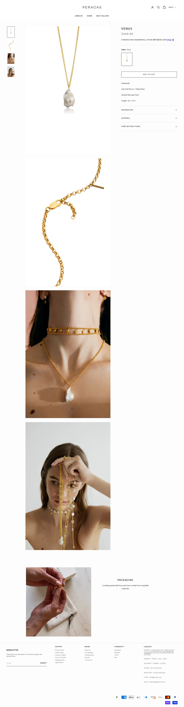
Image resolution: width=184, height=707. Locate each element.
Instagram (117, 650)
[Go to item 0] (11, 32)
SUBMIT (43, 663)
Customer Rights (60, 655)
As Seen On (88, 660)
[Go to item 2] (11, 58)
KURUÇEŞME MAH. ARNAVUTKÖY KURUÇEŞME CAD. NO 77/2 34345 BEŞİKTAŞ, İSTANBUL (159, 652)
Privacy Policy (59, 650)
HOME (89, 16)
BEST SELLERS (102, 16)
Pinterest (117, 652)
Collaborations (89, 655)
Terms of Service (60, 657)
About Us (88, 650)
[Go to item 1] (11, 45)
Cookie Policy (59, 652)
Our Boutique (89, 652)
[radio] (126, 59)
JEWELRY (79, 16)
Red (115, 657)
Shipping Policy (60, 660)
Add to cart (149, 74)
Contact (148, 647)
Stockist (87, 657)
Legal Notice (59, 662)
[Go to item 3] (11, 71)
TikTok (116, 655)
